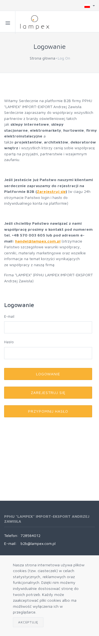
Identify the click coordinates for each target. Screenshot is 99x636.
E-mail (9, 316)
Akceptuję (28, 622)
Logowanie (48, 374)
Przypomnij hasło (48, 411)
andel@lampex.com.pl (39, 241)
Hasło (9, 342)
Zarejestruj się (51, 191)
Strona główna (42, 58)
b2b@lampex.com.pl (38, 543)
